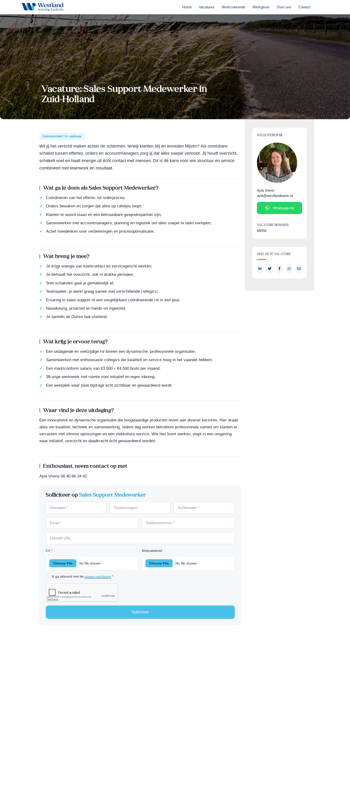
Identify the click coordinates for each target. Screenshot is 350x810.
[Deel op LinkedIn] (260, 268)
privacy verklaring (98, 576)
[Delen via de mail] (299, 268)
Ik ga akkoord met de (82, 576)
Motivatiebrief (152, 551)
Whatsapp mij (283, 208)
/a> (279, 268)
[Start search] (321, 8)
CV (49, 551)
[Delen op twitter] (270, 268)
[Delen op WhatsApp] (289, 268)
